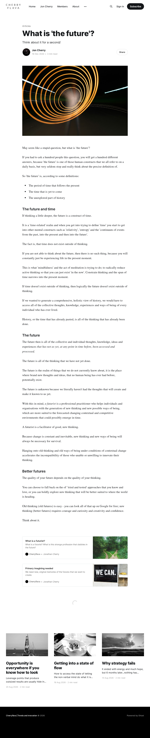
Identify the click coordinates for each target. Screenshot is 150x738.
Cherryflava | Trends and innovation (21, 715)
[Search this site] (111, 6)
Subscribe (135, 6)
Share (122, 52)
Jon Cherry (46, 6)
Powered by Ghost (135, 715)
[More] (85, 6)
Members (62, 6)
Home (32, 6)
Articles (26, 26)
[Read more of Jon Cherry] (26, 52)
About (75, 6)
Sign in (120, 6)
